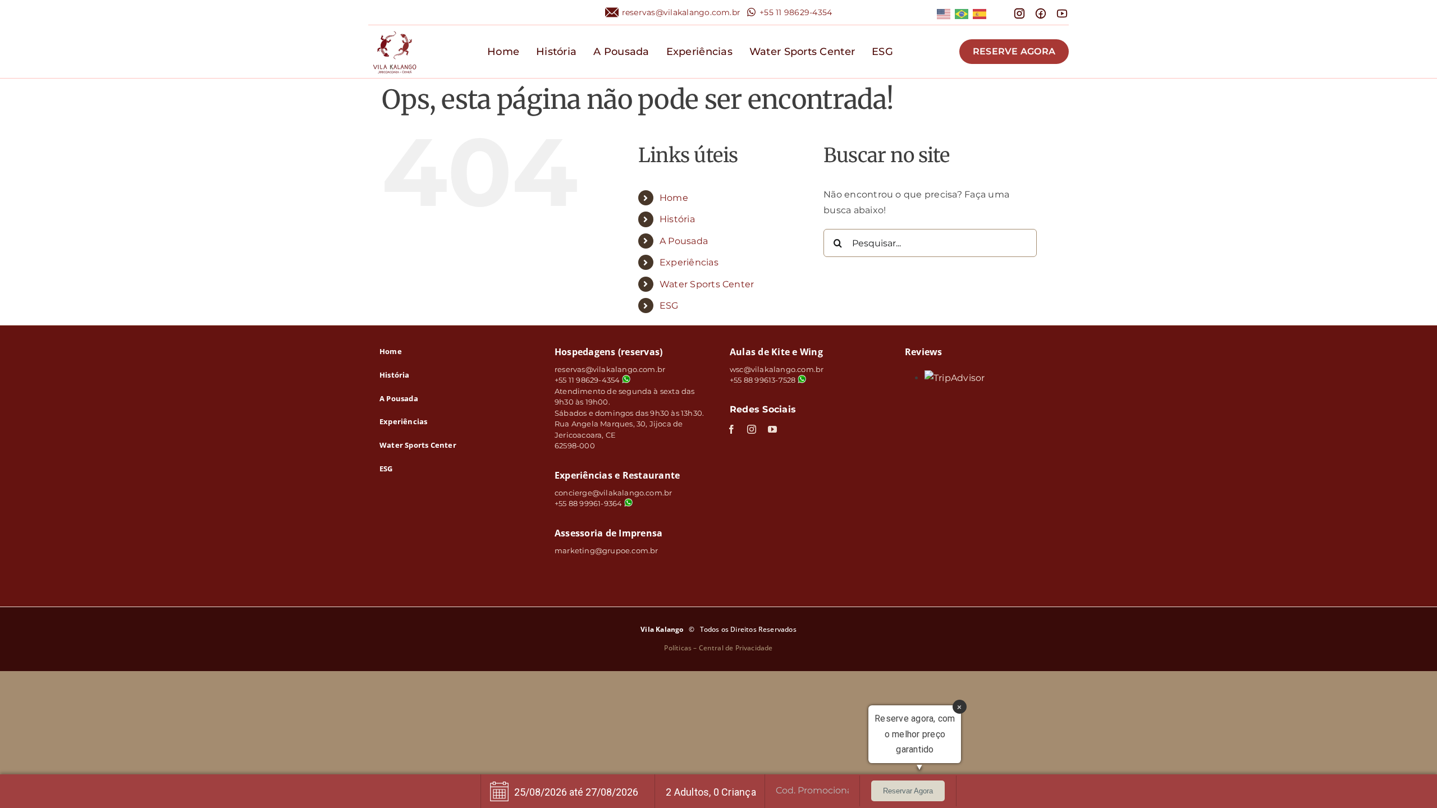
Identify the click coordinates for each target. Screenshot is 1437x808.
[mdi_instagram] (1019, 11)
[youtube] (772, 429)
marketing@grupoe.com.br (606, 550)
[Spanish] (980, 13)
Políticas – (681, 648)
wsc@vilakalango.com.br (776, 369)
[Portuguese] (962, 13)
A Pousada (684, 241)
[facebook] (731, 429)
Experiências (689, 262)
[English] (944, 13)
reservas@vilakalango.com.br (681, 12)
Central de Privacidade (736, 648)
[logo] (394, 29)
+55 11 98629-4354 (795, 12)
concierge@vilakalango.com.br (613, 492)
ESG (669, 305)
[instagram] (751, 429)
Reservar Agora (908, 791)
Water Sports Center (707, 284)
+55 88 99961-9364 (589, 503)
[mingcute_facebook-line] (1041, 11)
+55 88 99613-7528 (762, 379)
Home (674, 197)
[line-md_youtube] (1062, 11)
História (677, 219)
